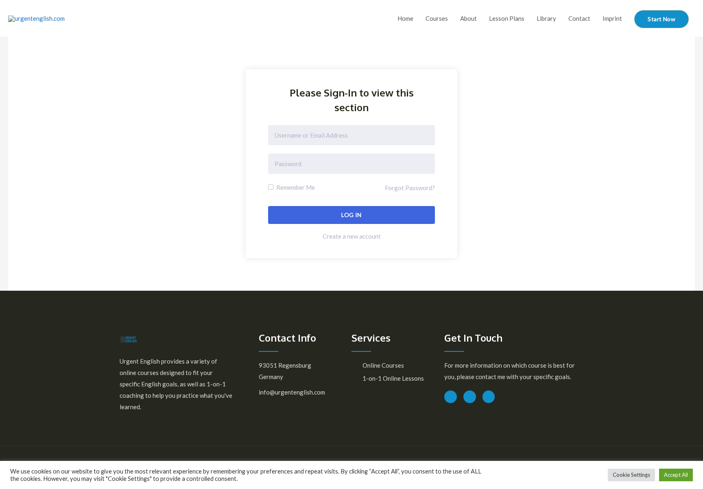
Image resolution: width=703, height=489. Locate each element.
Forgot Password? (410, 187)
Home (405, 18)
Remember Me (295, 187)
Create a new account (352, 236)
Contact (579, 18)
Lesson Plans (506, 18)
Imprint (612, 18)
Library (546, 18)
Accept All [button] (676, 474)
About (468, 18)
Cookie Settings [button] (631, 474)
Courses (437, 18)
